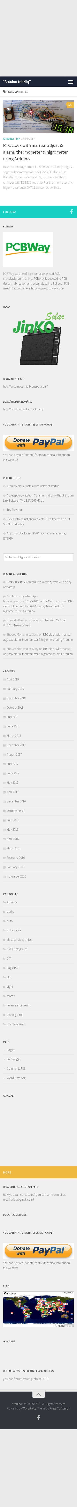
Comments (16, 1068)
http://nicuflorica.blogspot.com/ (23, 409)
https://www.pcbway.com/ (47, 288)
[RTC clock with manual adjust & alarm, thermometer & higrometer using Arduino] (38, 116)
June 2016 (13, 820)
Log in (11, 1050)
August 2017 (14, 754)
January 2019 (15, 689)
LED (9, 977)
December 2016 (16, 801)
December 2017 (16, 745)
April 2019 (13, 679)
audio (10, 911)
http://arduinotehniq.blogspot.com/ (25, 386)
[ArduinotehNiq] (71, 211)
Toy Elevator (14, 510)
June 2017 (13, 773)
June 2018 (13, 726)
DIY (18, 139)
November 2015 (16, 876)
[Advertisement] (38, 38)
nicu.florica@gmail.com (18, 1199)
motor (11, 996)
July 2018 (12, 717)
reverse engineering (19, 1005)
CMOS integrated (17, 949)
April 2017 (13, 792)
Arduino (8, 139)
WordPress (29, 1408)
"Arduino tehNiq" (17, 81)
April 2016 (13, 839)
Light (10, 986)
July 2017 (12, 764)
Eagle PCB (13, 968)
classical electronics (19, 940)
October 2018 (15, 707)
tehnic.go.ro (14, 1015)
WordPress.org (16, 1078)
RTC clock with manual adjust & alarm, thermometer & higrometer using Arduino (35, 152)
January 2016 (15, 867)
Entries (13, 1059)
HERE (44, 1379)
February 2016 (16, 858)
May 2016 (12, 829)
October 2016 (15, 811)
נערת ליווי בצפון (17, 582)
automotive (14, 930)
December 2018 (16, 698)
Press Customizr (59, 1408)
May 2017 (12, 783)
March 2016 (14, 848)
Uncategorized (16, 1024)
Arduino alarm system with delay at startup (33, 486)
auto (10, 921)
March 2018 (14, 736)
